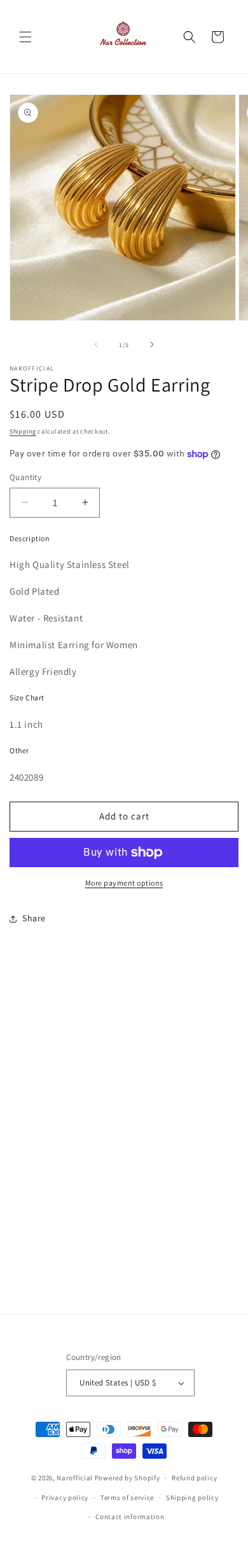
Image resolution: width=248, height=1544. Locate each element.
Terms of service (127, 1497)
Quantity (25, 477)
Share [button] (34, 918)
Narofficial (75, 1477)
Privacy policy (64, 1497)
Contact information (129, 1516)
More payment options (124, 883)
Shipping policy (192, 1497)
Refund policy (194, 1477)
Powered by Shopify (127, 1477)
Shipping (23, 431)
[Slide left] (96, 344)
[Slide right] (152, 344)
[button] (25, 37)
